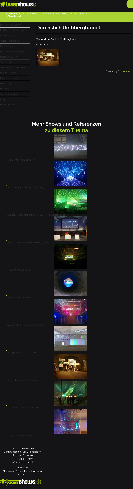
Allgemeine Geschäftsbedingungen (22, 471)
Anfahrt (22, 474)
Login (10, 485)
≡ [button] (129, 4)
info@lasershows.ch (13, 16)
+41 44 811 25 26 (24, 455)
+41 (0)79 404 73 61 (85, 13)
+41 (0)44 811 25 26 (65, 13)
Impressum (22, 467)
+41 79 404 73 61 (24, 458)
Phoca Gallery (124, 71)
